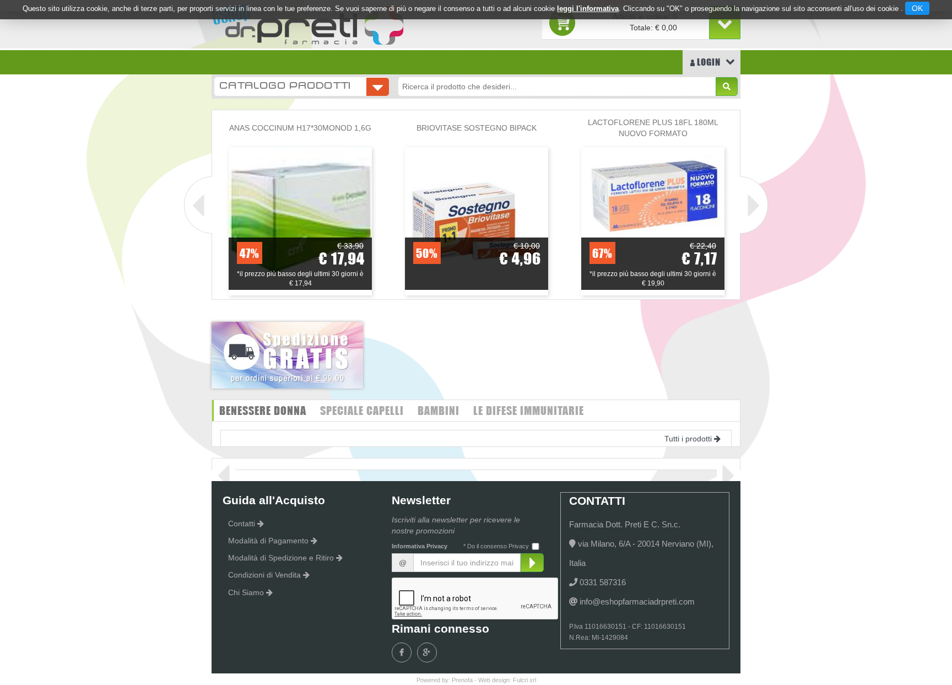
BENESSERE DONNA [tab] (262, 410)
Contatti (241, 523)
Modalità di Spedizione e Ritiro (281, 557)
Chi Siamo (246, 592)
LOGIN (708, 62)
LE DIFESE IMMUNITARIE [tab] (528, 410)
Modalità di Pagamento (268, 540)
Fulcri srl (524, 680)
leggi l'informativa (588, 8)
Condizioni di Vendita (264, 574)
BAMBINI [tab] (438, 410)
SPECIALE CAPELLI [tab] (362, 410)
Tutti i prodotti (688, 438)
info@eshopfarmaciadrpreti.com (637, 601)
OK (917, 8)
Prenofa (462, 680)
